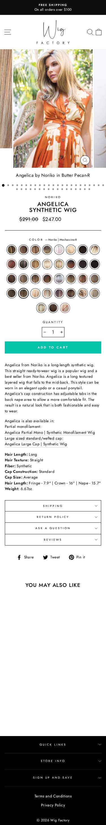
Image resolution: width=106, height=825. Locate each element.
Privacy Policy (53, 805)
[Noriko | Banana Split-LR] (29, 684)
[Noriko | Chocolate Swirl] (36, 690)
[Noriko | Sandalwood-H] (10, 716)
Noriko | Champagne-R (94, 249)
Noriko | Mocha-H (35, 293)
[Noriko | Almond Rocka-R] (10, 684)
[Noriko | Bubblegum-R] (36, 684)
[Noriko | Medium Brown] (36, 706)
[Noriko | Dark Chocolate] (36, 695)
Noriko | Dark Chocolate (83, 264)
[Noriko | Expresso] (10, 700)
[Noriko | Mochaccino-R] (10, 711)
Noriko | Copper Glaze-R (35, 264)
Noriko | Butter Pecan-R (71, 249)
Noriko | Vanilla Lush (65, 308)
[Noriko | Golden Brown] (23, 700)
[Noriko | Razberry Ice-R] (36, 711)
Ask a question (53, 528)
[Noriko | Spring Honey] (16, 716)
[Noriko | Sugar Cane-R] (23, 716)
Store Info (53, 761)
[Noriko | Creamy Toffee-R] (23, 695)
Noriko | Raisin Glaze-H (59, 293)
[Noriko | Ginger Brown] (16, 700)
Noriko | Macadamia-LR (71, 278)
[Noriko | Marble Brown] (29, 706)
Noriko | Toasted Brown (53, 308)
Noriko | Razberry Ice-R (71, 293)
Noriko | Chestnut (11, 264)
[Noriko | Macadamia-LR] (16, 706)
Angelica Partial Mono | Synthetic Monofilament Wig (50, 432)
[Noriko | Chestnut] (29, 690)
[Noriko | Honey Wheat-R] (29, 700)
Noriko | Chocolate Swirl (23, 264)
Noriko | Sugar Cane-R (41, 308)
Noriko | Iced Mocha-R (47, 278)
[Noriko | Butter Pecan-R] (10, 690)
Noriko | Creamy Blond (47, 264)
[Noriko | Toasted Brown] (29, 716)
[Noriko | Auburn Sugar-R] (23, 684)
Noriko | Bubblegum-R (59, 249)
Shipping (53, 506)
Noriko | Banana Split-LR (47, 249)
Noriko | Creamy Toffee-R (59, 264)
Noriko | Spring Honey (94, 293)
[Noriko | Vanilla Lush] (36, 716)
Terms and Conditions (53, 796)
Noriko (53, 197)
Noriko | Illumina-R (59, 278)
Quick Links (53, 745)
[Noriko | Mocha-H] (16, 711)
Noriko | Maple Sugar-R (83, 278)
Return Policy (53, 517)
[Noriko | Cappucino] (16, 690)
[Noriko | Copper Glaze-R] (10, 695)
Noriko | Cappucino (83, 249)
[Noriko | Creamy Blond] (16, 695)
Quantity (53, 322)
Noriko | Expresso (94, 264)
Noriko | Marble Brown (94, 278)
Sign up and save (53, 777)
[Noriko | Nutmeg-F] (23, 711)
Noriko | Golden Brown (23, 278)
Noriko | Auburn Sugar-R (35, 249)
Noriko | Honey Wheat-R (35, 278)
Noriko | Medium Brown (11, 293)
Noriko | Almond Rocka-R (11, 249)
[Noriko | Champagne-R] (23, 690)
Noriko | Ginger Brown (11, 278)
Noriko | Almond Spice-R (23, 249)
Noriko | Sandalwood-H (83, 293)
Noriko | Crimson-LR (71, 264)
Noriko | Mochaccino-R (23, 293)
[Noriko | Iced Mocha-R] (36, 700)
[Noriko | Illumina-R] (10, 706)
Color (53, 240)
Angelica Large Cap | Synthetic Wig (36, 444)
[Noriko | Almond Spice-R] (16, 684)
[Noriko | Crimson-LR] (29, 695)
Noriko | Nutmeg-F (47, 293)
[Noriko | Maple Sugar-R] (23, 706)
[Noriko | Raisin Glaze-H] (29, 711)
